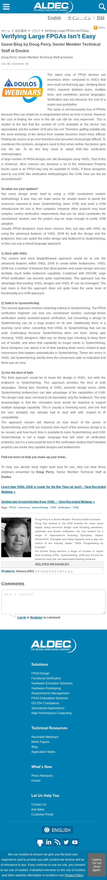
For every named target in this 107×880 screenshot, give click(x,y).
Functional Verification (46, 678)
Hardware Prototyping (46, 688)
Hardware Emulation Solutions (52, 683)
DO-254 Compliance (45, 703)
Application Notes (43, 752)
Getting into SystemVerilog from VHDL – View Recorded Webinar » (48, 502)
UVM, (53, 507)
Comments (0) (20, 63)
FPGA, (13, 507)
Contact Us (38, 804)
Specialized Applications (47, 708)
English (54, 18)
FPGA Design (40, 673)
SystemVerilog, (40, 507)
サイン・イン (79, 18)
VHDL (76, 507)
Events (36, 780)
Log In (21, 617)
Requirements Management (50, 693)
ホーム (5, 31)
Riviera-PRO (25, 571)
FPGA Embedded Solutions (49, 698)
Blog (34, 747)
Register (36, 617)
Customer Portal (42, 814)
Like (3, 63)
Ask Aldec (38, 809)
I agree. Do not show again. (97, 865)
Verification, (64, 507)
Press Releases (42, 775)
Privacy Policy (74, 875)
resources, (24, 507)
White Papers (40, 742)
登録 (101, 18)
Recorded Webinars (44, 737)
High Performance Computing (51, 713)
